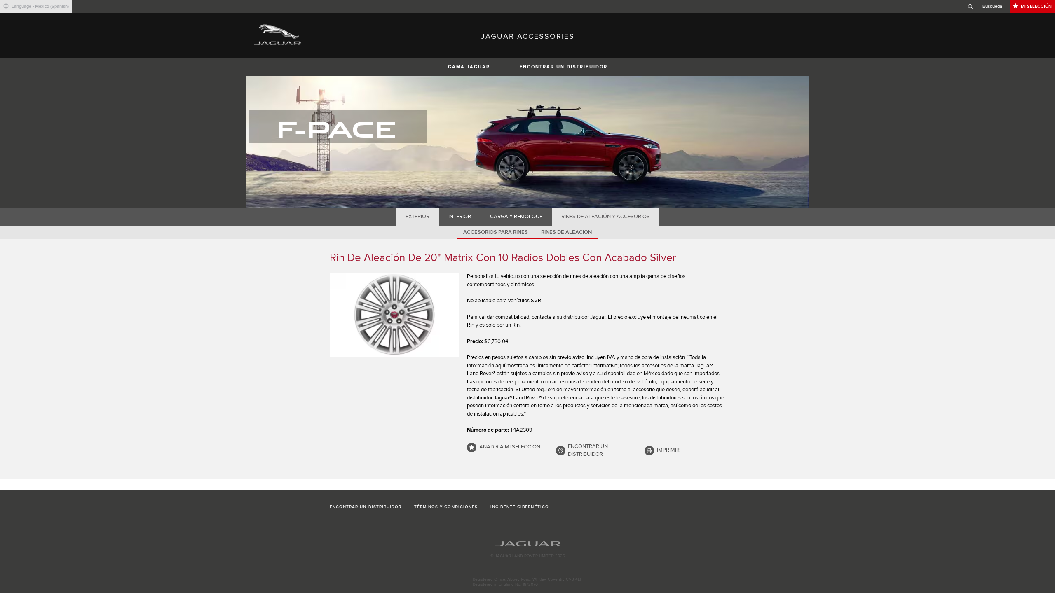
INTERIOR (459, 216)
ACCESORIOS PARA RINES (495, 232)
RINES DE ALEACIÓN (566, 232)
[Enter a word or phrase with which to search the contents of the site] (987, 6)
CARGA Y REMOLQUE (516, 216)
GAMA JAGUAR (469, 67)
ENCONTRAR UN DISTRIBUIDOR (563, 67)
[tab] (417, 217)
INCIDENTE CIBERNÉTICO (519, 506)
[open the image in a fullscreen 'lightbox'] (394, 315)
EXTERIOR (417, 216)
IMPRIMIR (668, 450)
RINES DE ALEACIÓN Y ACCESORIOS (605, 216)
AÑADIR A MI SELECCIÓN (509, 447)
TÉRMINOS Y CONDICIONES (446, 506)
